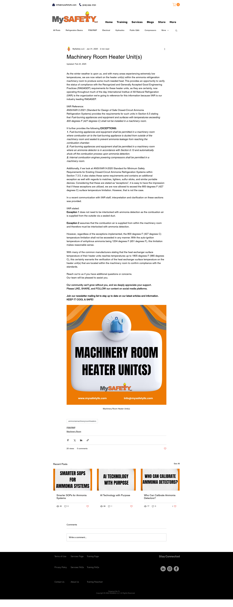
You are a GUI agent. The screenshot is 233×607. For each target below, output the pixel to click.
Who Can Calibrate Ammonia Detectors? (159, 496)
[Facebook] (176, 568)
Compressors (150, 30)
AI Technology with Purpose (115, 495)
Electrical (106, 30)
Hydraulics (119, 30)
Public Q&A (134, 30)
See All (177, 464)
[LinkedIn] (163, 568)
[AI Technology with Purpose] (116, 480)
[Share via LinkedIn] (81, 440)
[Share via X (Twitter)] (74, 440)
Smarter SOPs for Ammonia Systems (71, 496)
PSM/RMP (92, 30)
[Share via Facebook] (68, 440)
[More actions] (164, 48)
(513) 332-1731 (89, 5)
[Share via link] (87, 440)
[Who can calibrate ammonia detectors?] (160, 480)
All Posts (56, 30)
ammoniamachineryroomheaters (82, 421)
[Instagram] (169, 568)
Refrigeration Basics (74, 30)
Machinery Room (74, 431)
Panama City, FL (114, 591)
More (164, 30)
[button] (177, 4)
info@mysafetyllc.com (66, 5)
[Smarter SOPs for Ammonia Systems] (72, 480)
